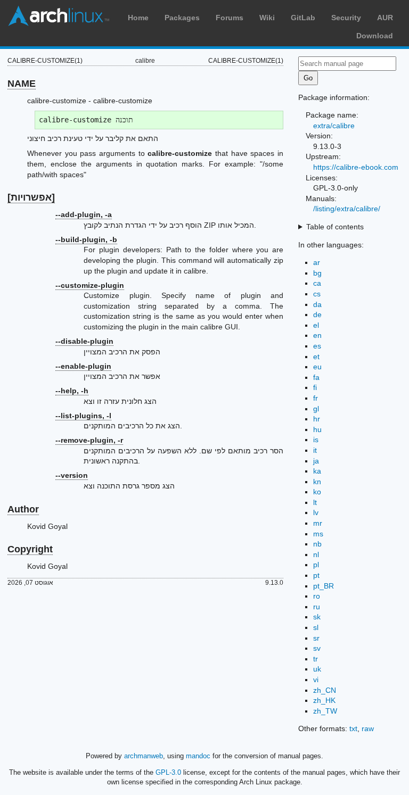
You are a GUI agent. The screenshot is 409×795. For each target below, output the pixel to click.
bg (317, 273)
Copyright (30, 549)
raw (368, 728)
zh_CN (324, 690)
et (316, 356)
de (317, 314)
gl (316, 408)
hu (317, 429)
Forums (229, 17)
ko (317, 491)
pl (316, 564)
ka (317, 471)
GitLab (303, 17)
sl (315, 627)
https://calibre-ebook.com (355, 167)
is (315, 439)
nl (316, 554)
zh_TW (325, 711)
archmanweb (143, 756)
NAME (21, 83)
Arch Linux (58, 16)
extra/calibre (334, 125)
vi (315, 679)
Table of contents (335, 226)
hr (316, 419)
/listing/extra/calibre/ (346, 208)
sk (317, 616)
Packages (182, 17)
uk (317, 669)
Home (138, 17)
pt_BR (323, 586)
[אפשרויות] (31, 197)
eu (317, 366)
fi (315, 387)
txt (353, 728)
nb (317, 544)
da (317, 304)
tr (315, 659)
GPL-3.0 (168, 772)
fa (316, 377)
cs (317, 293)
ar (316, 262)
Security (346, 17)
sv (317, 648)
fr (315, 398)
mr (317, 523)
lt (315, 502)
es (317, 346)
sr (316, 638)
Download (374, 35)
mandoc (198, 756)
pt (316, 575)
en (317, 335)
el (316, 325)
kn (317, 481)
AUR (385, 17)
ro (316, 596)
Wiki (267, 17)
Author (23, 509)
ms (318, 533)
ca (317, 283)
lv (315, 512)
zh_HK (324, 700)
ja (316, 461)
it (315, 450)
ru (316, 606)
